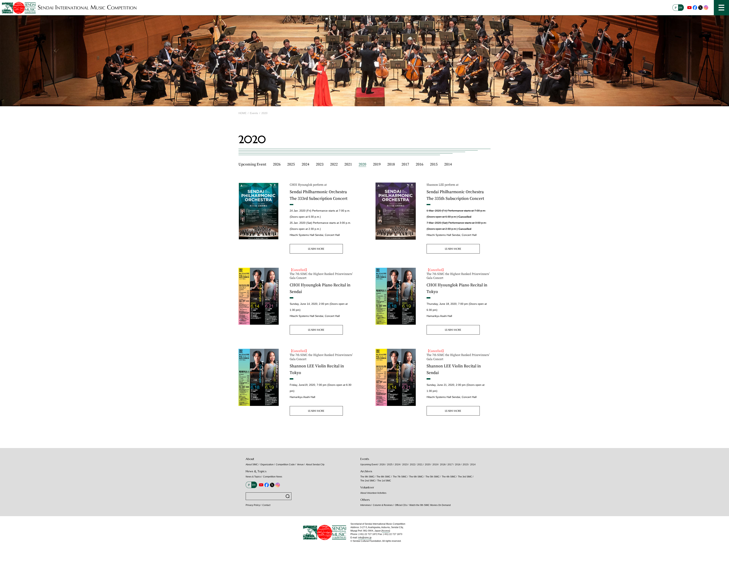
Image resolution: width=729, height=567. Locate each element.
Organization (267, 464)
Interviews (365, 505)
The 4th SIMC (449, 476)
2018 (391, 164)
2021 (348, 164)
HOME (242, 113)
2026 (277, 164)
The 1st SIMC (384, 480)
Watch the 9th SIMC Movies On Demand (430, 505)
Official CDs (401, 505)
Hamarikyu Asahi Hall (439, 315)
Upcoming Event (252, 164)
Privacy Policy (253, 505)
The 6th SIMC (416, 476)
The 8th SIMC (383, 476)
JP (676, 7)
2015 (434, 164)
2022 (334, 164)
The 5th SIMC (432, 476)
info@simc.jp (365, 537)
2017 (405, 164)
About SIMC (252, 464)
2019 (377, 164)
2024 (305, 164)
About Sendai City (315, 464)
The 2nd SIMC (367, 480)
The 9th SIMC (367, 476)
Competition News (272, 476)
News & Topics (253, 476)
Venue (300, 464)
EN (680, 7)
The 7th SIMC (400, 476)
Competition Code (285, 464)
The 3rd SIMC (465, 476)
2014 (448, 164)
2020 (362, 164)
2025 (291, 164)
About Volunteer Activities (373, 493)
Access (385, 530)
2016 (419, 164)
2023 (319, 164)
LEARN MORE (316, 248)
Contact (266, 505)
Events (254, 113)
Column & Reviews (383, 505)
